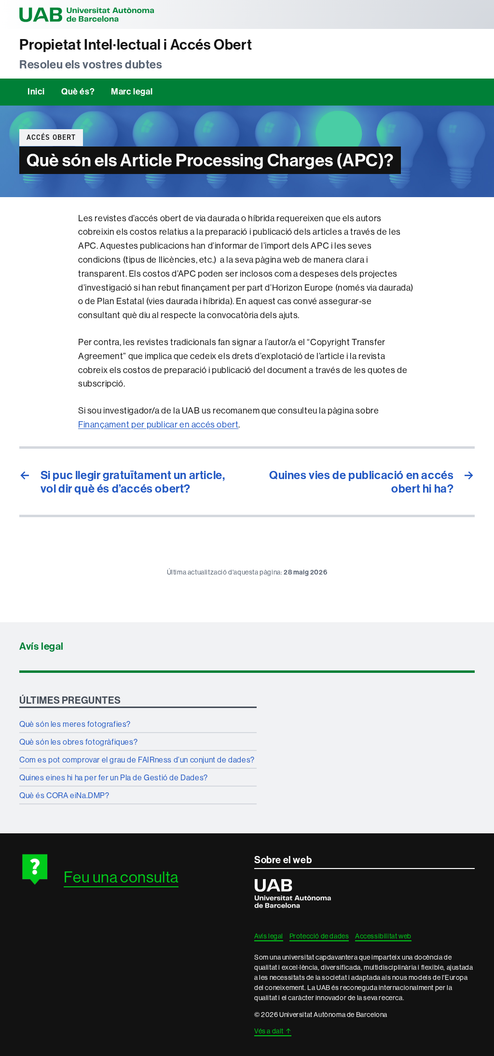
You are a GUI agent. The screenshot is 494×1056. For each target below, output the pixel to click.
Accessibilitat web (383, 936)
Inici (36, 91)
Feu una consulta (121, 876)
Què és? (78, 91)
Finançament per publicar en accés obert (158, 424)
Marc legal (131, 91)
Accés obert (51, 137)
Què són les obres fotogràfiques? (78, 742)
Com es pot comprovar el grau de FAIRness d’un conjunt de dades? (137, 759)
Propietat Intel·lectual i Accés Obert (135, 44)
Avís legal (41, 646)
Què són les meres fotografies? (75, 724)
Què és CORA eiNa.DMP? (64, 795)
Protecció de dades (319, 936)
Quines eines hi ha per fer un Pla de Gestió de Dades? (113, 777)
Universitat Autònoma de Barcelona (86, 14)
